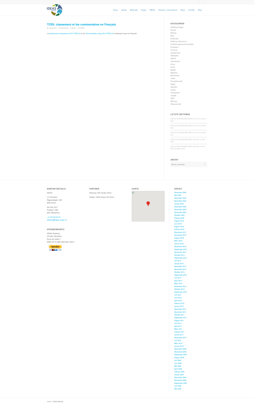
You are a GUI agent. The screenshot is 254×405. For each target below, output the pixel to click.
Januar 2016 (179, 243)
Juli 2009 (177, 360)
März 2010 (178, 343)
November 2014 (180, 252)
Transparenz (175, 92)
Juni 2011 (178, 323)
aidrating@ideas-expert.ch (57, 220)
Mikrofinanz (175, 75)
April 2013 (178, 280)
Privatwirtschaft (176, 81)
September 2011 (180, 317)
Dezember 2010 (180, 337)
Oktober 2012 (179, 289)
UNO (172, 98)
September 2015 (180, 249)
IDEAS (82, 28)
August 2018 (179, 226)
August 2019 (179, 220)
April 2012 (178, 300)
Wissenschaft (176, 104)
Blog (172, 35)
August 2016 (179, 238)
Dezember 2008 (180, 377)
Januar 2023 (179, 203)
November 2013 (180, 269)
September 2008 (180, 383)
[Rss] (205, 2)
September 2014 (180, 258)
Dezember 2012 (180, 286)
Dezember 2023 (180, 198)
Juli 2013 (177, 277)
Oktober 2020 (179, 215)
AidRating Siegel (177, 27)
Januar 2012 (179, 306)
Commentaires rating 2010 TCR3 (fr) (99, 33)
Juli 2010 (177, 340)
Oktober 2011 (179, 314)
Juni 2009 (178, 363)
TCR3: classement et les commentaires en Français (81, 24)
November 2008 (180, 380)
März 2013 (178, 283)
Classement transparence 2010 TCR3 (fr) (65, 33)
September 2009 (180, 354)
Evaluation (175, 47)
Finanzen (174, 50)
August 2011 (179, 320)
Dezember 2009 (180, 349)
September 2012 (180, 292)
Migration (174, 72)
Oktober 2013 (179, 272)
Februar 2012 (179, 303)
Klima (173, 64)
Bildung (173, 33)
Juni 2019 (178, 223)
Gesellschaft (175, 52)
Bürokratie (174, 38)
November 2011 (180, 312)
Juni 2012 (178, 297)
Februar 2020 (179, 218)
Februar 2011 (179, 332)
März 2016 (178, 240)
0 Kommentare (63, 28)
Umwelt (173, 95)
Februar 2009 (179, 371)
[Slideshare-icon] (201, 2)
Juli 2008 (177, 386)
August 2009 (179, 357)
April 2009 (178, 369)
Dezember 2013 (180, 266)
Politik (173, 78)
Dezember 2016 (180, 235)
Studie (74, 28)
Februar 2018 (179, 229)
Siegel (173, 84)
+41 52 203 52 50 (53, 217)
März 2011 (178, 329)
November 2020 (180, 212)
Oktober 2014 (179, 255)
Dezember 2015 (180, 246)
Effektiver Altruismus (179, 41)
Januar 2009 (179, 374)
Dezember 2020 (180, 209)
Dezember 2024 (180, 192)
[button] (148, 203)
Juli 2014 (177, 260)
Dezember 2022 (180, 206)
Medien (173, 70)
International (175, 61)
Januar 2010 (179, 346)
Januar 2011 (179, 334)
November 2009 (180, 351)
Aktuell (173, 30)
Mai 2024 (177, 195)
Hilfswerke (174, 55)
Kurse (173, 67)
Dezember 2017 (180, 232)
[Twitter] (197, 2)
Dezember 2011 (180, 309)
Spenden (174, 87)
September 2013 (180, 275)
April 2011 (178, 326)
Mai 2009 (177, 366)
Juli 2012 (177, 295)
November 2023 (180, 201)
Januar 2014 (179, 263)
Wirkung (174, 101)
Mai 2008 (177, 388)
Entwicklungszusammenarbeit (182, 44)
